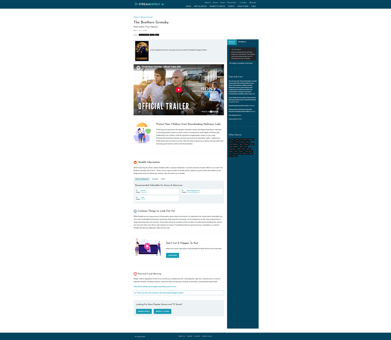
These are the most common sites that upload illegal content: (160, 293)
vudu (142, 197)
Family (240, 144)
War (230, 155)
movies (143, 190)
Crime (157, 34)
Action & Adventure (143, 34)
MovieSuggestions (193, 190)
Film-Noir (252, 144)
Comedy (152, 34)
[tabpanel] (243, 56)
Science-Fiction (248, 151)
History (241, 146)
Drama (247, 141)
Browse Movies (144, 311)
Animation (231, 139)
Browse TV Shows (162, 311)
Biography (251, 139)
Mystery (231, 151)
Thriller (250, 153)
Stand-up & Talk (237, 153)
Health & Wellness (233, 146)
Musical (248, 148)
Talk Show (245, 153)
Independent (232, 148)
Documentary (241, 141)
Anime (237, 139)
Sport (230, 153)
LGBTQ (239, 148)
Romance (241, 151)
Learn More (172, 255)
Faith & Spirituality (233, 144)
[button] (252, 2)
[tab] (232, 42)
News (236, 151)
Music (243, 148)
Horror (245, 146)
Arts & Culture (243, 139)
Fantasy (246, 144)
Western (235, 155)
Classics (231, 141)
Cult (236, 141)
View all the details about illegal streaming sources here (155, 286)
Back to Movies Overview (144, 17)
